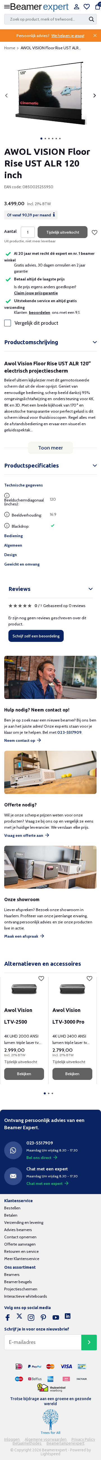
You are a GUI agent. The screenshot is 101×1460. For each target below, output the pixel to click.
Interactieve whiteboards (25, 1296)
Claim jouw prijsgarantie (36, 292)
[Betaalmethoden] (19, 1367)
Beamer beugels (18, 1281)
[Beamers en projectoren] (41, 7)
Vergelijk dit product (36, 323)
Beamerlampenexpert (65, 1443)
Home (9, 48)
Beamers (12, 1274)
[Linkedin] (67, 1317)
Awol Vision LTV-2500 (18, 1015)
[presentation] (6, 95)
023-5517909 (69, 732)
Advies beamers (18, 1229)
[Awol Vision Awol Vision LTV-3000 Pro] (72, 988)
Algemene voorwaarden (46, 1439)
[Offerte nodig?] (50, 772)
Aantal (10, 231)
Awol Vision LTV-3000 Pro (68, 1015)
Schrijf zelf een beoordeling (36, 636)
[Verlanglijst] (87, 7)
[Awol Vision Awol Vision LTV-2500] (24, 988)
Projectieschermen (20, 1289)
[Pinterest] (43, 1317)
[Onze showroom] (50, 867)
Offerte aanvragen (20, 1244)
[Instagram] (31, 1317)
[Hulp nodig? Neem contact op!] (50, 677)
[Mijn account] (76, 7)
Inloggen (12, 1439)
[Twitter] (19, 1317)
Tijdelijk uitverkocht (62, 232)
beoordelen (39, 312)
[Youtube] (55, 1317)
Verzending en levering (23, 1222)
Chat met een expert (44, 1183)
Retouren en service (21, 1251)
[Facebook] (7, 1317)
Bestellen (12, 1207)
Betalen (10, 1215)
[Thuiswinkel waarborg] (51, 1387)
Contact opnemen (20, 1236)
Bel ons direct (38, 1157)
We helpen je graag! (67, 35)
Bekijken (24, 1073)
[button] (41, 139)
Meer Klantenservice (21, 1258)
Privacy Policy (83, 1439)
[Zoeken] (92, 19)
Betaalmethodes (27, 1443)
